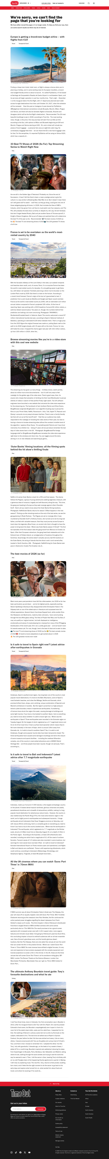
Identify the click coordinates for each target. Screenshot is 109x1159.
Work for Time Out (60, 1106)
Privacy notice (59, 1114)
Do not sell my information (59, 1119)
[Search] (89, 3)
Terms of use (58, 1131)
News (12, 8)
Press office (58, 1095)
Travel (33, 8)
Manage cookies (59, 1141)
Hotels (38, 8)
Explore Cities (46, 3)
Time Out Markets (58, 3)
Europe (87, 1106)
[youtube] (29, 1152)
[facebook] (20, 1152)
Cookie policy (58, 1123)
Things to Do (19, 8)
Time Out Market (56, 8)
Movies (43, 8)
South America (89, 1114)
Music (48, 8)
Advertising (73, 1095)
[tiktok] (16, 1152)
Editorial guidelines (60, 1110)
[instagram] (11, 1152)
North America (89, 1110)
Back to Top (56, 1084)
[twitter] (25, 1152)
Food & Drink (27, 8)
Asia (86, 1102)
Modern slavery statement (59, 1136)
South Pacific (88, 1118)
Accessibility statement (61, 1127)
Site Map (57, 1147)
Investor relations (60, 1098)
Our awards (58, 1102)
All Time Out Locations (91, 1095)
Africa (86, 1098)
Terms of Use (37, 1114)
